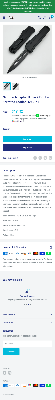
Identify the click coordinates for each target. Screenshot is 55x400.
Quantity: (6, 129)
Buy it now (27, 147)
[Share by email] (50, 158)
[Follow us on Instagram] (9, 373)
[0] (50, 17)
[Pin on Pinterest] (40, 158)
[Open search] (39, 17)
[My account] (44, 17)
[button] (32, 119)
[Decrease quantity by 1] (15, 129)
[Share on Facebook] (35, 158)
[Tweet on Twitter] (45, 158)
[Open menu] (4, 18)
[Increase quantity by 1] (29, 129)
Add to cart (27, 139)
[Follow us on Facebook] (4, 373)
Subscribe (11, 351)
